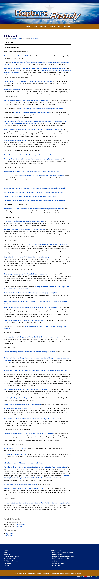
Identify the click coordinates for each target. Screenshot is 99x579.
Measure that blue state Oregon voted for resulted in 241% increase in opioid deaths (31, 337)
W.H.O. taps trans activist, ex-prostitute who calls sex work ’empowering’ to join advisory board (34, 188)
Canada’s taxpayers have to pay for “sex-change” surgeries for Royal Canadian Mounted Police (34, 200)
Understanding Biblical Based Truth (63, 552)
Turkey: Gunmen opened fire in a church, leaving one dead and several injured (29, 155)
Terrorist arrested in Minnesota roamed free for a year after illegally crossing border (31, 293)
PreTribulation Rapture (11, 557)
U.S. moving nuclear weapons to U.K (15, 454)
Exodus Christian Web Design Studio (64, 573)
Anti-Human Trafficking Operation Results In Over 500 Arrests (24, 221)
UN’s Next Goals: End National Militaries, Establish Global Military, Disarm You (29, 433)
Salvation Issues (56, 554)
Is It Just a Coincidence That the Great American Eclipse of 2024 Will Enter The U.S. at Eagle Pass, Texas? (37, 503)
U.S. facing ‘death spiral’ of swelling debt (17, 398)
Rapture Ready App (57, 563)
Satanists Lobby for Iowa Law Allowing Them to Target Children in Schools (28, 81)
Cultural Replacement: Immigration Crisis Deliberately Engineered (25, 274)
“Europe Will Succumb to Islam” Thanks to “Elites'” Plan (31, 113)
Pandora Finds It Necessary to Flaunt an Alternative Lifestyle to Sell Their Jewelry (30, 196)
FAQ (5, 552)
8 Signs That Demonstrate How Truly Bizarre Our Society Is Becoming (26, 257)
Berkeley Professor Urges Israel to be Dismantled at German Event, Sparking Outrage (31, 171)
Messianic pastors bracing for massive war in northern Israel (24, 488)
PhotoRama (7, 563)
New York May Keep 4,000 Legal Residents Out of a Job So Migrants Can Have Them (31, 307)
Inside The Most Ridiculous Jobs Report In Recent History (22, 404)
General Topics (56, 565)
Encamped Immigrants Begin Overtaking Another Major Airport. (24, 320)
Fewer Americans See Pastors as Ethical (17, 56)
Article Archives (56, 550)
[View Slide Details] (49, 13)
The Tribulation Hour (10, 559)
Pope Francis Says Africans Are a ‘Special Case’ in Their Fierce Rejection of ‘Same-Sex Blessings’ (34, 68)
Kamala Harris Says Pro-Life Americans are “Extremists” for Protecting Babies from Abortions (34, 209)
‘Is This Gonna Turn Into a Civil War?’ (15, 448)
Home (28, 27)
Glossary (66, 27)
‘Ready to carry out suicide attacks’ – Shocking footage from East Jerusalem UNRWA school (33, 129)
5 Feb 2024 (19, 526)
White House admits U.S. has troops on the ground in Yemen (23, 463)
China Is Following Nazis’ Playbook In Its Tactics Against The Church (41, 109)
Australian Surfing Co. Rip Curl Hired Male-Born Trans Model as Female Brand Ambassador (33, 192)
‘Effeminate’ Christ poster (12, 90)
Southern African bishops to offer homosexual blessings (27, 100)
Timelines (43, 27)
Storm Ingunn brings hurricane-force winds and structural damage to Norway (29, 352)
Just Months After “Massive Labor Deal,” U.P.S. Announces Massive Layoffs (28, 389)
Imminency (55, 561)
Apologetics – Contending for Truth (62, 557)
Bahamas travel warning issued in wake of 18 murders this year (24, 229)
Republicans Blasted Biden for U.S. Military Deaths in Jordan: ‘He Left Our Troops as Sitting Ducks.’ (35, 467)
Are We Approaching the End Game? (16, 408)
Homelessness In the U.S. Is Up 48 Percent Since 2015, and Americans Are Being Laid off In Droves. (36, 370)
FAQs (35, 27)
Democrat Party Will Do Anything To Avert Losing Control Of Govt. (48, 244)
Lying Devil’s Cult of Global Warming (15, 140)
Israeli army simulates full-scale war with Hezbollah (21, 484)
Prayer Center (34, 38)
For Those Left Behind (11, 561)
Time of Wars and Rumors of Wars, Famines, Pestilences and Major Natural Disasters (31, 419)
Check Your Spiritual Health (60, 559)
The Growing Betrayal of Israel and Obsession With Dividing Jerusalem (41, 175)
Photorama (55, 27)
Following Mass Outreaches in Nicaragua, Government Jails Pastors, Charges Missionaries (33, 159)
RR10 (23, 38)
